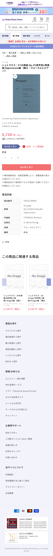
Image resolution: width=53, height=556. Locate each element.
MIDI (47, 36)
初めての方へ (11, 432)
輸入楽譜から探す (13, 343)
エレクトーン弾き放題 (15, 378)
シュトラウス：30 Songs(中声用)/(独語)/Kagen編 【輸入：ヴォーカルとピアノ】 (37, 298)
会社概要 (9, 493)
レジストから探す (13, 355)
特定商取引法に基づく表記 (17, 480)
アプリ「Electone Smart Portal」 (21, 391)
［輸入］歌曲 (10, 56)
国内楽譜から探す (13, 336)
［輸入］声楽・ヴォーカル (30, 52)
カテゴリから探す (13, 330)
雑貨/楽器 (26, 36)
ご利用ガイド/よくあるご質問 (18, 438)
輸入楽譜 (16, 36)
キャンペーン (11, 415)
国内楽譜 (5, 36)
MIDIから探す (11, 361)
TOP (4, 52)
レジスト (37, 36)
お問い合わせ (11, 457)
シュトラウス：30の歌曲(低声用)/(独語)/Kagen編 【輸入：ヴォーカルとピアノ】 (13, 298)
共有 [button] (7, 242)
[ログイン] (34, 18)
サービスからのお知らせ (16, 409)
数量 (4, 152)
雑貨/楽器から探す (13, 349)
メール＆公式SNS (13, 403)
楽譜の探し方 (11, 445)
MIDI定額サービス (13, 384)
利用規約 (9, 474)
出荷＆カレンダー (13, 451)
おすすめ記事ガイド (14, 397)
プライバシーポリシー (15, 486)
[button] (47, 18)
